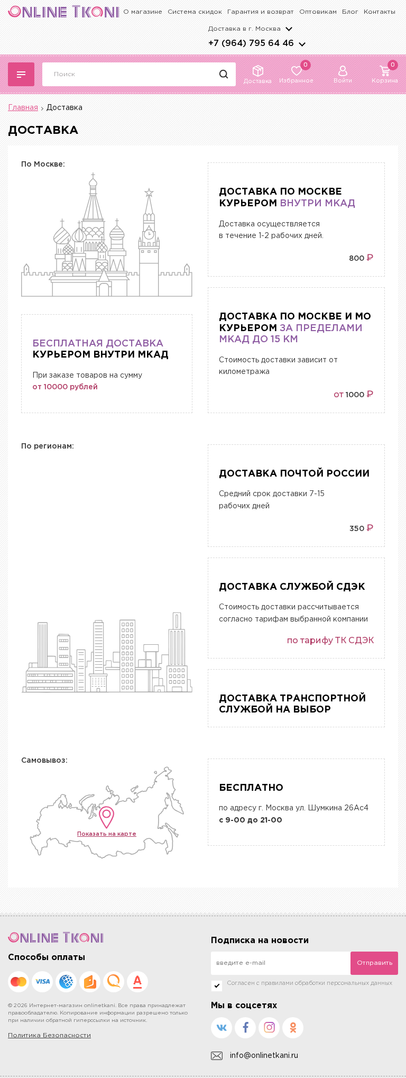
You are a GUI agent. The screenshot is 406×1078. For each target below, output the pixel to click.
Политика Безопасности (49, 1035)
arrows (302, 44)
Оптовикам (318, 12)
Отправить (374, 963)
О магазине (142, 12)
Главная (23, 108)
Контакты (379, 12)
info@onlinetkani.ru (264, 1056)
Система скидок (195, 12)
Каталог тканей (21, 74)
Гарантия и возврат (260, 12)
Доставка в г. (244, 29)
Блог (350, 12)
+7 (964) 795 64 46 (251, 44)
